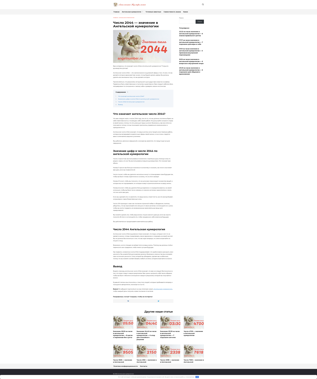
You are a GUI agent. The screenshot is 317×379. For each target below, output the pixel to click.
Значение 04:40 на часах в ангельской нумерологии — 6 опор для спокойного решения (146, 335)
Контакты (143, 366)
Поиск (181, 18)
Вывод (120, 104)
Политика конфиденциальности (126, 366)
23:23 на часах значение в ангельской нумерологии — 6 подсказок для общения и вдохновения (191, 71)
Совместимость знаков (172, 12)
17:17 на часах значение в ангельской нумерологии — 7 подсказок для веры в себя (191, 42)
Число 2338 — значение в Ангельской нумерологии (169, 362)
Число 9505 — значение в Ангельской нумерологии (122, 362)
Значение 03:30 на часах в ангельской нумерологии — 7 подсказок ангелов (170, 334)
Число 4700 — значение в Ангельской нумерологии (193, 333)
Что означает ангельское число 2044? (131, 96)
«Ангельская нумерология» (162, 289)
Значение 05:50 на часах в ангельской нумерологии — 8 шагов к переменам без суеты (122, 334)
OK (197, 377)
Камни (185, 12)
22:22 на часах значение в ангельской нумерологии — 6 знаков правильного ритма (191, 33)
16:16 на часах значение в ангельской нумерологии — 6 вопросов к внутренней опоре (191, 61)
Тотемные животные (153, 12)
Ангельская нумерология (131, 12)
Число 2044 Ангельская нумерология (131, 102)
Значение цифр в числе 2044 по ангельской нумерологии (138, 99)
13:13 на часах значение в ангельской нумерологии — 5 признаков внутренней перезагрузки (191, 52)
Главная (116, 12)
